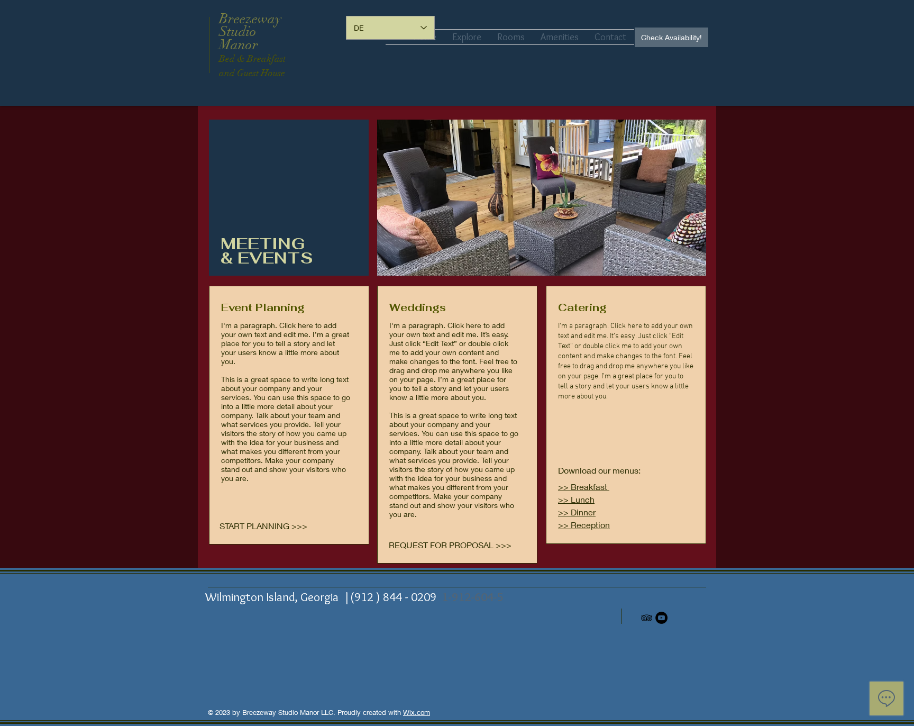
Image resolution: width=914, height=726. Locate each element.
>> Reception (584, 525)
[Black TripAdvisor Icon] (647, 618)
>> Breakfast (583, 487)
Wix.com (416, 712)
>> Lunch (576, 499)
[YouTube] (661, 618)
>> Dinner (577, 512)
